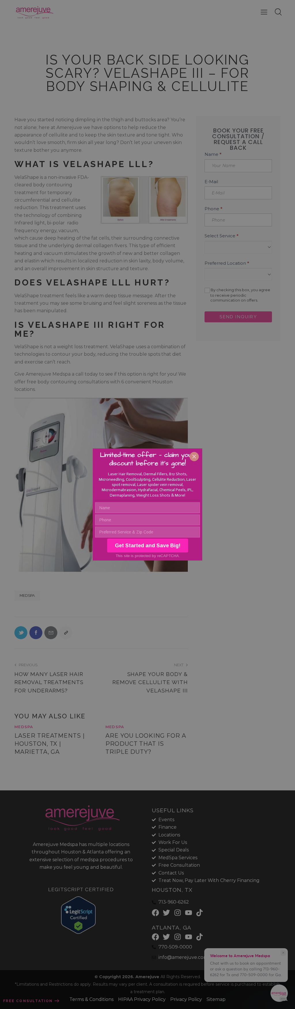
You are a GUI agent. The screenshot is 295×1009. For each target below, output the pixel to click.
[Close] (194, 456)
